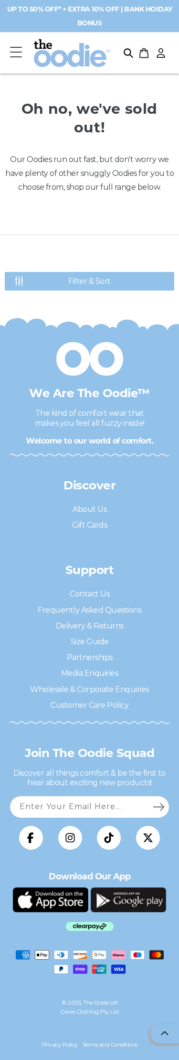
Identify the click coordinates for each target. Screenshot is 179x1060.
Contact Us (89, 593)
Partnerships (90, 657)
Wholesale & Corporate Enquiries (89, 689)
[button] (16, 52)
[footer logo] (50, 899)
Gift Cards (89, 525)
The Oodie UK (100, 1002)
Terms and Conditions (110, 1044)
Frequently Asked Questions (89, 610)
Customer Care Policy (89, 705)
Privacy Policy (60, 1044)
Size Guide (90, 641)
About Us (89, 509)
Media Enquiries (89, 673)
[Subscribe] (158, 807)
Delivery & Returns (90, 625)
